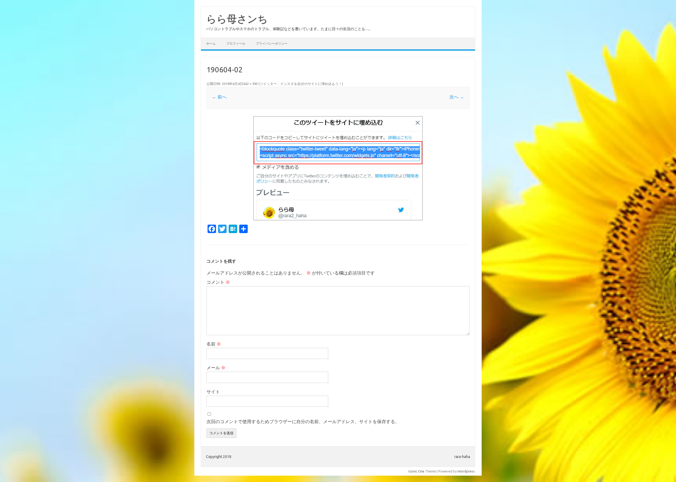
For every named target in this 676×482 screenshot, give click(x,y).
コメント (218, 282)
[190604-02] (338, 168)
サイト (213, 391)
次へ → (456, 96)
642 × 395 (250, 84)
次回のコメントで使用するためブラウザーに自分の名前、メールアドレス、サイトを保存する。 (303, 421)
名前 (213, 343)
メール (216, 367)
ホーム (211, 43)
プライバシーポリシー (272, 43)
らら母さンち (237, 18)
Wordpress (466, 471)
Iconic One (416, 471)
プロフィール (235, 43)
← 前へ (219, 96)
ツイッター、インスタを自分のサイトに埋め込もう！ (301, 84)
